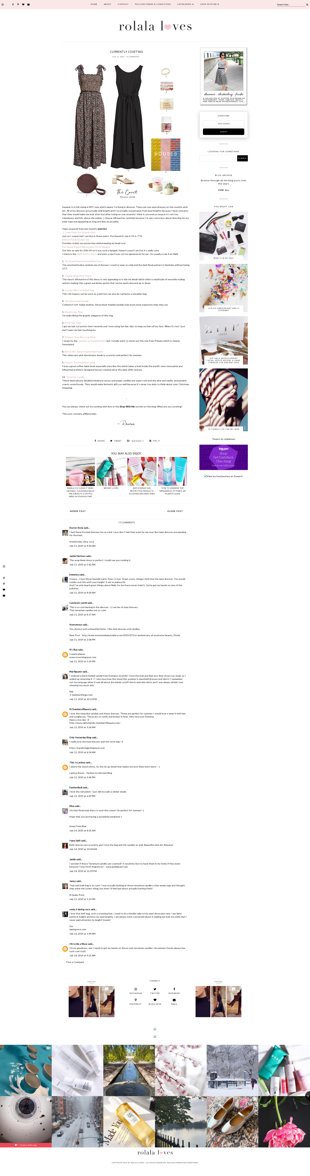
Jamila (72, 859)
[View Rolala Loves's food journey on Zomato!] (223, 476)
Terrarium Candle (75, 377)
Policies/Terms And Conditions (182, 1163)
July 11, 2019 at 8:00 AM (82, 592)
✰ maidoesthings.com (81, 694)
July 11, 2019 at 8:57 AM (82, 614)
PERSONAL (131, 47)
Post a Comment (75, 962)
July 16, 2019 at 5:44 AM (82, 933)
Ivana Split (75, 840)
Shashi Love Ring (74, 312)
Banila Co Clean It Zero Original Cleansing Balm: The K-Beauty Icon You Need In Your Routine (80, 492)
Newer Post (78, 511)
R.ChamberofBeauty (80, 709)
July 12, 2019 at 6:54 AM (82, 752)
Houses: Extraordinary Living (80, 362)
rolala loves (137, 1163)
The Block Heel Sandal (76, 301)
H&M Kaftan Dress (87, 254)
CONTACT (123, 4)
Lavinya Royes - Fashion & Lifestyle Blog (90, 773)
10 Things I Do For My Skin (223, 429)
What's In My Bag (224, 258)
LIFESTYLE (121, 47)
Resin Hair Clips (73, 322)
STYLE (150, 47)
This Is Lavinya (77, 762)
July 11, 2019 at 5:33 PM (82, 661)
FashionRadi (76, 787)
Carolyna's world (78, 602)
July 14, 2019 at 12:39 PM (83, 871)
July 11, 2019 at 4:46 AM (82, 545)
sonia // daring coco (79, 909)
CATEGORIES (184, 4)
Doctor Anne (76, 527)
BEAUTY (103, 47)
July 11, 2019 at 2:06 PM (82, 639)
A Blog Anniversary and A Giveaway (223, 309)
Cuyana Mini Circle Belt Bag (79, 290)
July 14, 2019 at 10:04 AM (83, 849)
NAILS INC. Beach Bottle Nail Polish (84, 351)
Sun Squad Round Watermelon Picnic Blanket (86, 246)
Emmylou (74, 574)
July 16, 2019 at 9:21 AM (82, 955)
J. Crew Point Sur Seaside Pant (79, 232)
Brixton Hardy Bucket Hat (76, 239)
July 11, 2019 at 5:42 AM (82, 564)
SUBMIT (223, 132)
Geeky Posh (77, 895)
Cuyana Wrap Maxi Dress (78, 275)
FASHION (112, 47)
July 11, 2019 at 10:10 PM (83, 699)
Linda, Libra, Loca (85, 541)
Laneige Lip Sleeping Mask (92, 340)
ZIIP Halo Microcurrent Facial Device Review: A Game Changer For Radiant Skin (223, 360)
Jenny (72, 881)
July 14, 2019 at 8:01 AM (82, 830)
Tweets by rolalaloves (223, 439)
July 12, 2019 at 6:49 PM (82, 796)
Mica (71, 806)
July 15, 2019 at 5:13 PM (82, 899)
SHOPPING (141, 47)
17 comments (133, 57)
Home (94, 4)
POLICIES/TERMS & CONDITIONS (153, 4)
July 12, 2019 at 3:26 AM (82, 727)
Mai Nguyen (75, 671)
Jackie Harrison (77, 556)
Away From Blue (78, 826)
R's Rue (73, 649)
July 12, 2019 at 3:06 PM (82, 777)
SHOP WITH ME (208, 4)
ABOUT (108, 4)
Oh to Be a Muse (78, 943)
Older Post (175, 511)
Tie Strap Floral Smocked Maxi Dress (84, 261)
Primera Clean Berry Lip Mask (80, 337)
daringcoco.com (77, 929)
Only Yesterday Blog (80, 737)
